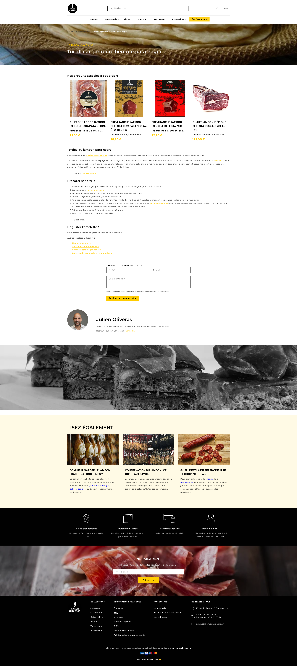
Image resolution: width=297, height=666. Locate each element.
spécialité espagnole (96, 155)
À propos (118, 608)
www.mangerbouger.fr (180, 648)
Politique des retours (124, 631)
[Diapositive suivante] (153, 412)
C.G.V (116, 626)
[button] (95, 19)
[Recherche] (111, 8)
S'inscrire (148, 580)
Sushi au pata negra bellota (86, 250)
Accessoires (96, 631)
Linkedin (130, 331)
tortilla (217, 160)
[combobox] (148, 8)
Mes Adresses (160, 617)
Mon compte (159, 608)
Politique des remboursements (129, 635)
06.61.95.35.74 (214, 617)
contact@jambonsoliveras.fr (210, 624)
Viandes (94, 621)
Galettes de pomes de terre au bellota (92, 253)
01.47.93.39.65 (209, 615)
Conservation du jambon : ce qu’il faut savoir (145, 472)
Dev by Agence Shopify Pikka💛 (148, 659)
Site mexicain (88, 174)
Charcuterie (96, 612)
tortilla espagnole (159, 203)
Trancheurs (96, 626)
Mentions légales (122, 621)
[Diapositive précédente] (143, 412)
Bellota (73, 489)
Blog (116, 612)
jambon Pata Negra (100, 485)
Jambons (95, 608)
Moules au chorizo (81, 243)
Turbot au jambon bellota (85, 246)
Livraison (118, 617)
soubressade (186, 482)
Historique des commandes (167, 612)
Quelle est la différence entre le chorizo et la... (203, 472)
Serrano (82, 489)
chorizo (209, 479)
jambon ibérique (95, 190)
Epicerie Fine (97, 617)
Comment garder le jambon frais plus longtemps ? (90, 472)
